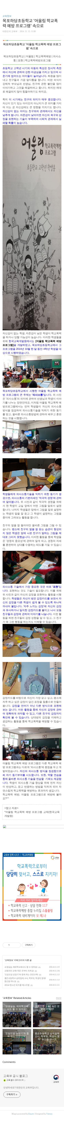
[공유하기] (13, 945)
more (58, 998)
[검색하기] (59, 4)
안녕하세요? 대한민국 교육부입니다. (21, 1087)
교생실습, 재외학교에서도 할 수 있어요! (20, 967)
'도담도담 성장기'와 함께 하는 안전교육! (21, 974)
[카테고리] (4, 4)
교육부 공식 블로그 (15, 1076)
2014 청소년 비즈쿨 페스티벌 (17, 985)
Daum (31, 1114)
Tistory (49, 1114)
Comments (9, 1062)
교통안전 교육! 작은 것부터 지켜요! (19, 971)
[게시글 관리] (17, 945)
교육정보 (7, 16)
